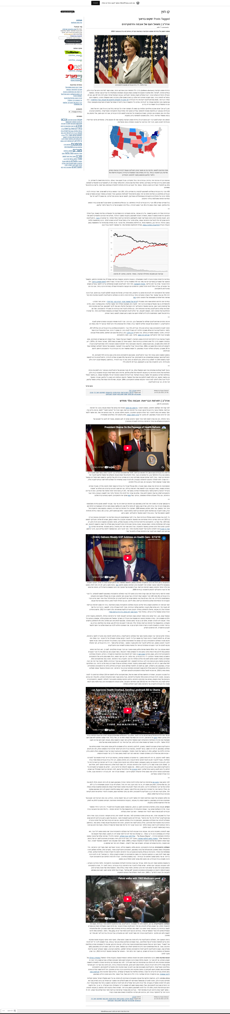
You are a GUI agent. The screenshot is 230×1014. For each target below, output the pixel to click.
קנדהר (63, 163)
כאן (135, 297)
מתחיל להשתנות (139, 284)
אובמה (131, 998)
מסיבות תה (137, 394)
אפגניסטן (73, 123)
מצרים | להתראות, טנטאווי (74, 89)
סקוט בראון (120, 394)
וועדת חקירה (71, 137)
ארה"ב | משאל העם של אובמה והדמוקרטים (146, 24)
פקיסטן (68, 161)
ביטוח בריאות (125, 392)
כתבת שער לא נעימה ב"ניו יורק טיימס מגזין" (123, 612)
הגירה (91, 392)
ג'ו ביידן (75, 133)
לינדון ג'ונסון (63, 141)
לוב (75, 141)
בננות (72, 131)
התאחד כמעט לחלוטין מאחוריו (148, 838)
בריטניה (67, 131)
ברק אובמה (109, 392)
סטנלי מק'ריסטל (70, 156)
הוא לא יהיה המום (144, 335)
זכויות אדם (79, 138)
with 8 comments (163, 404)
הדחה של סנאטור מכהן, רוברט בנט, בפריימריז (122, 301)
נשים (63, 153)
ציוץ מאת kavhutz (76, 22)
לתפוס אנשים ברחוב (99, 282)
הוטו (81, 137)
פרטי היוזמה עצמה (133, 415)
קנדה (67, 163)
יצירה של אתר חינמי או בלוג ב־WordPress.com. (115, 1011)
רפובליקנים (109, 394)
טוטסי (66, 138)
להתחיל (95, 3)
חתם (155, 738)
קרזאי (80, 165)
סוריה (79, 155)
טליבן (63, 138)
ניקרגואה (76, 153)
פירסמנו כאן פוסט (132, 408)
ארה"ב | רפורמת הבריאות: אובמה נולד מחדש (145, 400)
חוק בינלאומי (72, 138)
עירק (67, 159)
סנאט (125, 394)
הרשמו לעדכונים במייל (73, 41)
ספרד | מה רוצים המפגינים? (73, 87)
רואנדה (70, 165)
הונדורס (77, 137)
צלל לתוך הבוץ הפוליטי (127, 836)
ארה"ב (134, 390)
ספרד (79, 159)
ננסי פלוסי (131, 394)
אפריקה (63, 123)
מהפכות (76, 144)
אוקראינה (70, 119)
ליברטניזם (138, 1000)
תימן (62, 167)
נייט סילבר (130, 333)
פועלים (74, 161)
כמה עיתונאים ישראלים (70, 29)
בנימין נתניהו (116, 392)
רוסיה (66, 165)
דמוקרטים (102, 392)
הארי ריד (96, 392)
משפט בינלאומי (67, 150)
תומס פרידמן (67, 167)
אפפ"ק (68, 123)
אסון (129, 495)
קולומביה (79, 163)
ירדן (78, 141)
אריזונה (131, 392)
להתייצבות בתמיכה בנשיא (151, 225)
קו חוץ (165, 12)
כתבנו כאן (155, 782)
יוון (81, 141)
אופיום (75, 119)
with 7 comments (163, 27)
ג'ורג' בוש (105, 998)
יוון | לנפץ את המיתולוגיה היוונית (72, 92)
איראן (64, 119)
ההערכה (134, 769)
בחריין (79, 128)
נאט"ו (80, 153)
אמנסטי (74, 121)
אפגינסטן (79, 123)
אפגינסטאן (69, 121)
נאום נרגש (141, 654)
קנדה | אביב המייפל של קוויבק (73, 98)
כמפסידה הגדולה (95, 958)
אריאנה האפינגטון (70, 126)
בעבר (98, 218)
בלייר (62, 128)
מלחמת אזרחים (77, 147)
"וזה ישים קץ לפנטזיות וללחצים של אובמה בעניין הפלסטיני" (109, 100)
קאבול (64, 161)
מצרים (77, 150)
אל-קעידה (79, 121)
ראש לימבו (75, 165)
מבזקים (79, 20)
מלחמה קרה (67, 144)
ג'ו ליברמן (70, 133)
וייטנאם (65, 137)
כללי (130, 390)
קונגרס (115, 394)
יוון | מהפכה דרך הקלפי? (75, 100)
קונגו (75, 163)
